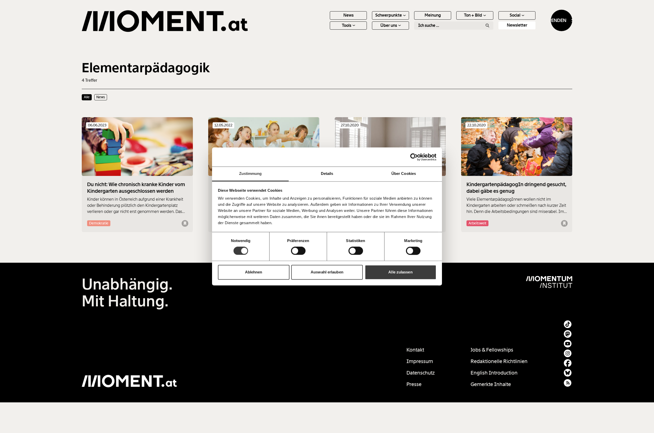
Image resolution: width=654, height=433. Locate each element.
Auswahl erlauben (327, 272)
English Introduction (494, 372)
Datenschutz (420, 372)
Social (515, 15)
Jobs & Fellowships (492, 349)
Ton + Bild (473, 15)
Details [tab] (327, 173)
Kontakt (415, 349)
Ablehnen (253, 272)
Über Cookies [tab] (403, 173)
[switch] (298, 251)
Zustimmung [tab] (250, 173)
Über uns (388, 25)
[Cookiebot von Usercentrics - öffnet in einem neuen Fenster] (414, 157)
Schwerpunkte (388, 15)
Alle (87, 97)
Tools (346, 25)
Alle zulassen (400, 272)
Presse (414, 384)
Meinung (433, 15)
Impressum (419, 361)
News (348, 15)
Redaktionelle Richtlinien (499, 361)
